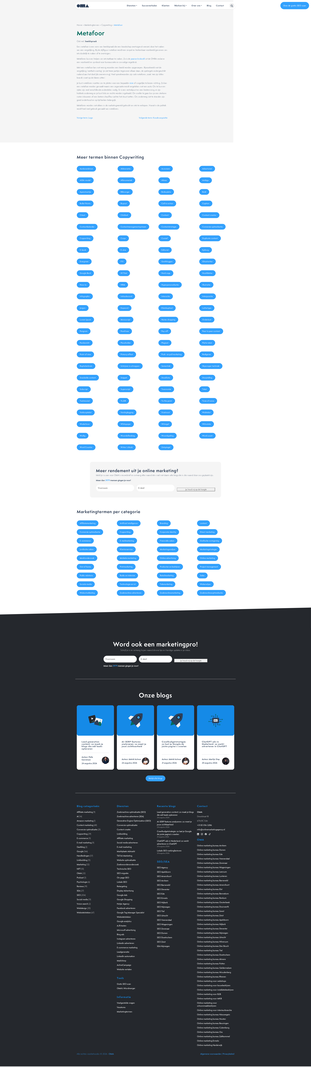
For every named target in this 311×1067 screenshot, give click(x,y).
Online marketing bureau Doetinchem (213, 954)
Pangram (83, 331)
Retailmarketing (167, 575)
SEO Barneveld (163, 885)
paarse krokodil (138, 58)
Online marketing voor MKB (209, 998)
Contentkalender (87, 226)
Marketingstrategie (208, 549)
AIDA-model (85, 180)
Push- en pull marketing (171, 354)
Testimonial (85, 401)
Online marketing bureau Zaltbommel (213, 1036)
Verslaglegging (127, 412)
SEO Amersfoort (164, 876)
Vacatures (121, 1007)
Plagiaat (164, 343)
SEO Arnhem (162, 880)
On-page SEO (123, 877)
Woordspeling (167, 435)
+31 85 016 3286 (204, 825)
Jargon (83, 308)
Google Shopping (124, 899)
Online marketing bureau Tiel (209, 950)
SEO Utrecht (162, 915)
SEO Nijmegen (163, 907)
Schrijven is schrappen (130, 366)
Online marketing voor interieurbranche (214, 1010)
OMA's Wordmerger (126, 988)
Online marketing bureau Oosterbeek (213, 902)
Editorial (165, 250)
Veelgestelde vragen (126, 1003)
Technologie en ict (128, 584)
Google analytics (124, 921)
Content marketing (85, 825)
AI (78, 816)
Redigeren (206, 354)
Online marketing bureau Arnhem (211, 845)
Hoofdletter (207, 273)
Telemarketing (166, 584)
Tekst (204, 389)
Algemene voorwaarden (210, 1054)
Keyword (124, 308)
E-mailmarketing (127, 540)
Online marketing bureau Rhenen (211, 976)
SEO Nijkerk (162, 902)
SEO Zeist (161, 941)
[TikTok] (210, 833)
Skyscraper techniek (210, 366)
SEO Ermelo (162, 898)
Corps (123, 238)
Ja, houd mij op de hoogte (196, 489)
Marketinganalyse (167, 549)
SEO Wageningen (165, 924)
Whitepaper (126, 424)
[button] (231, 5)
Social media (82, 899)
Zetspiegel (165, 447)
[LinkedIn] (198, 833)
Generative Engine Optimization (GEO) (134, 820)
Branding (164, 523)
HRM (123, 285)
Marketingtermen (91, 25)
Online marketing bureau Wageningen (213, 867)
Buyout (124, 203)
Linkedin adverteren (125, 943)
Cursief (164, 238)
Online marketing (207, 558)
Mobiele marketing (128, 558)
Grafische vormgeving (209, 540)
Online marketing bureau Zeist (210, 915)
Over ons (195, 5)
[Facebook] (206, 833)
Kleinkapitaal (167, 308)
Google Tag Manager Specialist (130, 912)
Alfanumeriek (126, 180)
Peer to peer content (211, 331)
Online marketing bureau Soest (210, 911)
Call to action (167, 203)
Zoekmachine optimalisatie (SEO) (131, 812)
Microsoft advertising (126, 930)
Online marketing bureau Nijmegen (212, 933)
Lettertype (206, 308)
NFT (79, 869)
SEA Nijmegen (163, 946)
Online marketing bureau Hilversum (212, 941)
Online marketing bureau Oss (210, 1032)
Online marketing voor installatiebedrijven (215, 989)
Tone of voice (208, 401)
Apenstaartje (85, 192)
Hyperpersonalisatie (170, 285)
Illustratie (206, 285)
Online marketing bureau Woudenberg (214, 972)
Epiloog (205, 250)
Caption (205, 203)
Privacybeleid (228, 1054)
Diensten (131, 5)
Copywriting (106, 25)
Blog (209, 5)
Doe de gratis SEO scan (294, 5)
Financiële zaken (167, 540)
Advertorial (207, 168)
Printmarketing (126, 566)
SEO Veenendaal (164, 920)
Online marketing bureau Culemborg (213, 1027)
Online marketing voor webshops (211, 981)
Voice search (82, 903)
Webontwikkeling (87, 593)
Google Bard (85, 273)
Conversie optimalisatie (212, 226)
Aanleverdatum (86, 168)
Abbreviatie (126, 168)
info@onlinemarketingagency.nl (211, 829)
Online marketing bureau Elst (209, 889)
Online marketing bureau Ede (210, 854)
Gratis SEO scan (124, 984)
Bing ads (120, 934)
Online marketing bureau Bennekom (213, 893)
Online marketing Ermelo (208, 1040)
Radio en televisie (127, 575)
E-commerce (85, 540)
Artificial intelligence (129, 523)
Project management (209, 566)
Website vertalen (124, 969)
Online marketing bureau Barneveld (212, 880)
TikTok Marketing (124, 855)
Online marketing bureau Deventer (212, 928)
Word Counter (86, 447)
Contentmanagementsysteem (133, 226)
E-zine (123, 250)
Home (79, 25)
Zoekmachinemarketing (170, 593)
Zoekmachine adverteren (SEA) (130, 816)
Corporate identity (168, 532)
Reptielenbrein (86, 366)
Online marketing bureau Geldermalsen (214, 968)
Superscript (125, 389)
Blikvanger (125, 192)
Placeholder (126, 343)
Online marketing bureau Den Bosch (213, 946)
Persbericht (85, 343)
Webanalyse (205, 584)
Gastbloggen (167, 261)
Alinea (164, 180)
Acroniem (165, 168)
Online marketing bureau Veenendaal (213, 858)
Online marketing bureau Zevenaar (212, 863)
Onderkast (206, 319)
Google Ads (122, 895)
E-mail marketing (84, 842)
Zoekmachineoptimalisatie (211, 593)
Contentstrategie (168, 226)
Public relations (86, 575)
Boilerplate (166, 192)
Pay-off (164, 331)
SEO (79, 895)
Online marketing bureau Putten (211, 963)
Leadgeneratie (123, 952)
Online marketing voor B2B (209, 994)
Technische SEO (124, 869)
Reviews (80, 886)
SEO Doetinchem (164, 937)
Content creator (209, 215)
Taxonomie (166, 389)
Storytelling (207, 377)
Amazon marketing (85, 820)
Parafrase (125, 331)
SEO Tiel (160, 911)
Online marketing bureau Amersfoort (213, 885)
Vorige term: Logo (85, 117)
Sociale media (86, 584)
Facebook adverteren (126, 908)
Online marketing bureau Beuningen (213, 1023)
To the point (166, 401)
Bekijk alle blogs (155, 778)
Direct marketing (207, 532)
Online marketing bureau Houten (211, 1019)
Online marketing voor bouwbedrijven (213, 985)
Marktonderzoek (87, 558)
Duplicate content (210, 238)
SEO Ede (161, 893)
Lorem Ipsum (85, 319)
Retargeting (122, 886)
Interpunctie (207, 296)
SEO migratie (122, 873)
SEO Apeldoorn (164, 872)
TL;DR (123, 401)
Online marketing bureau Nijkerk (211, 924)
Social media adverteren (127, 842)
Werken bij (179, 5)
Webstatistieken (84, 912)
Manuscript (125, 319)
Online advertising (168, 558)
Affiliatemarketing (87, 523)
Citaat (82, 215)
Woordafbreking (128, 435)
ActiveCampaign (124, 965)
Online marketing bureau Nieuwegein (213, 1014)
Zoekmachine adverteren (131, 593)
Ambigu (205, 180)
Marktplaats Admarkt (126, 851)
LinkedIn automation (126, 956)
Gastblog (81, 847)
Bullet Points (85, 203)
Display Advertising (125, 890)
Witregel (165, 424)
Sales (202, 575)
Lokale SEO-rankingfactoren (169, 850)
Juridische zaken (87, 549)
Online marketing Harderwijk (209, 1045)
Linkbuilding (82, 860)
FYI (122, 261)
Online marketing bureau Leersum (212, 871)
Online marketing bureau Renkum (211, 898)
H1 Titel (124, 273)
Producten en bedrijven (170, 566)
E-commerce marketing (127, 947)
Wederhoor (85, 424)
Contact (220, 5)
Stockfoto (165, 377)
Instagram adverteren (126, 938)
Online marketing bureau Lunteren (212, 876)
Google (80, 851)
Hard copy (165, 273)
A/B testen (121, 925)
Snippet (124, 377)
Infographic (85, 296)
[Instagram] (202, 833)
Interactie (165, 296)
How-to (83, 285)
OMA (79, 873)
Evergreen (84, 261)
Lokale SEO (122, 882)
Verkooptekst (86, 412)
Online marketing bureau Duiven (211, 850)
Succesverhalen (149, 5)
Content (165, 215)
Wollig (82, 435)
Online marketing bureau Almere (211, 959)
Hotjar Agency (123, 903)
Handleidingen (83, 855)
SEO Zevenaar (163, 928)
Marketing (81, 864)
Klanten (165, 5)
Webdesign (82, 908)
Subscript (84, 389)
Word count (207, 435)
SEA (78, 890)
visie (131, 83)
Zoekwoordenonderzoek (128, 864)
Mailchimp (121, 960)
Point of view (85, 354)
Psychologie (82, 882)
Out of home (85, 566)
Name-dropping (168, 319)
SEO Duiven (162, 933)
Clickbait (124, 215)
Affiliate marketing (85, 812)
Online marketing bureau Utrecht (211, 937)
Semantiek (165, 366)
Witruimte (206, 424)
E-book (83, 250)
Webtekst (206, 412)
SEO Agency (162, 867)
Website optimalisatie (126, 860)
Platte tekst (207, 343)
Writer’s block (127, 447)
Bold (204, 192)
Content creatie (123, 829)
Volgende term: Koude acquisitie (153, 117)
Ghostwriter (207, 261)
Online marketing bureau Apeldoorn (213, 920)
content (203, 523)
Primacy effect (127, 354)
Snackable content (88, 377)
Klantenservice (126, 549)
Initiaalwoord (126, 296)
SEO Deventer (163, 889)
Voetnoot (165, 412)
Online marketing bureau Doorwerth (213, 906)
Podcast (80, 877)
